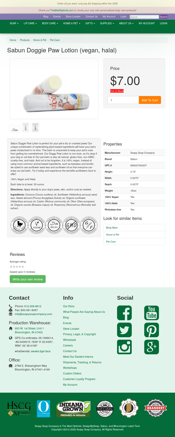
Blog (45, 16)
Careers (68, 345)
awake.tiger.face (41, 351)
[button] (14, 23)
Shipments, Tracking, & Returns (82, 362)
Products (25, 40)
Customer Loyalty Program (79, 379)
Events (57, 16)
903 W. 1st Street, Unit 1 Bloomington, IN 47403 (29, 330)
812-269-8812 (32, 306)
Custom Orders (72, 373)
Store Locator (73, 16)
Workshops (70, 368)
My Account (109, 16)
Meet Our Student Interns (78, 357)
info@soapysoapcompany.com (33, 314)
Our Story (69, 306)
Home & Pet (39, 40)
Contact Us (92, 16)
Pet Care (55, 40)
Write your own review (28, 279)
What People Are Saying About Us (84, 312)
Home (13, 40)
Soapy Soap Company (89, 429)
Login (123, 16)
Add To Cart (150, 100)
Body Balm (112, 227)
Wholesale (69, 340)
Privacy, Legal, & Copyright (79, 334)
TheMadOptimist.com (61, 10)
